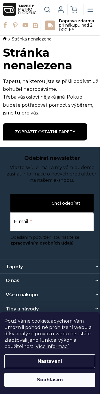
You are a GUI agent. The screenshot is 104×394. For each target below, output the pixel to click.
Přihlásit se (37, 203)
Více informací (52, 346)
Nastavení (50, 361)
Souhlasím (50, 379)
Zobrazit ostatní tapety (45, 131)
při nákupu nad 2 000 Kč (76, 25)
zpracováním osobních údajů (42, 243)
